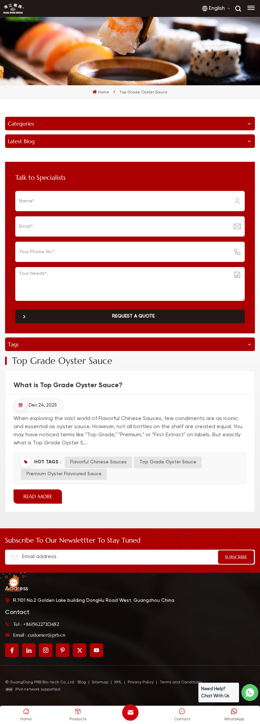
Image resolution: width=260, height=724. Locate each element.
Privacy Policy (141, 682)
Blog (82, 682)
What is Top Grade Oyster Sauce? (68, 385)
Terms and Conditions (180, 682)
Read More (37, 496)
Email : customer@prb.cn (39, 635)
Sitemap (100, 682)
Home (103, 92)
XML (118, 682)
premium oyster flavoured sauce (64, 473)
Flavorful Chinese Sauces (98, 462)
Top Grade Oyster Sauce (167, 462)
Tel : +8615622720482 (36, 624)
